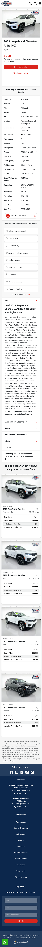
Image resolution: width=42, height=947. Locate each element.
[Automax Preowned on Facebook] (10, 772)
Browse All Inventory (21, 67)
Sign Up (21, 921)
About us (21, 840)
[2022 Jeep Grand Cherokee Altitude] (21, 687)
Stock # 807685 (8, 506)
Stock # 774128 (8, 638)
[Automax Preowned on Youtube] (15, 772)
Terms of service (21, 865)
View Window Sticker (18, 216)
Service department (21, 828)
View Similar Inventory (21, 73)
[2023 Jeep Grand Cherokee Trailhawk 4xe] (21, 488)
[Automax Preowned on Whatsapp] (31, 772)
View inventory (21, 822)
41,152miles (34, 711)
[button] (31, 3)
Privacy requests (21, 877)
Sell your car (21, 834)
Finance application (21, 853)
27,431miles (34, 644)
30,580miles (34, 512)
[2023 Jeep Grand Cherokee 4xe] (21, 621)
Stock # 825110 (8, 572)
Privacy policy (21, 871)
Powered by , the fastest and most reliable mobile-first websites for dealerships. (21, 936)
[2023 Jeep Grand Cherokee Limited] (21, 554)
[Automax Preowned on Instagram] (21, 772)
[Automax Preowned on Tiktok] (26, 772)
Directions (21, 847)
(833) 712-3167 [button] (22, 793)
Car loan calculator (21, 859)
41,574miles (34, 578)
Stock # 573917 (8, 705)
